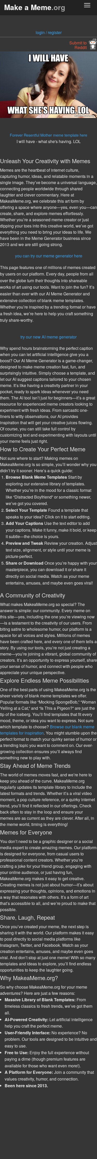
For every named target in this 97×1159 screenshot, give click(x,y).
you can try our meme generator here (48, 256)
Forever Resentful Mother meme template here (48, 135)
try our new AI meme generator (48, 337)
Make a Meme (34, 7)
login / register (49, 32)
